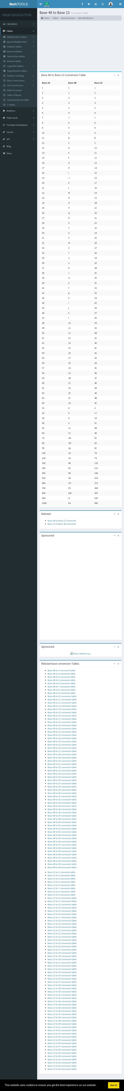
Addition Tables (14, 46)
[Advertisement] (81, 47)
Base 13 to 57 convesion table (62, 1046)
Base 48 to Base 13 (85, 18)
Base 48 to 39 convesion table (62, 789)
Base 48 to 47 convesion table (62, 815)
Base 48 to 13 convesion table (62, 705)
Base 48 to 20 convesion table (62, 728)
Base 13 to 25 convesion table (62, 943)
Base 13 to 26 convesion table (62, 946)
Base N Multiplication (17, 41)
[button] (40, 4)
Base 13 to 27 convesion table (62, 949)
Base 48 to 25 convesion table (62, 744)
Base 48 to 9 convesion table (61, 693)
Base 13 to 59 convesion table (62, 1052)
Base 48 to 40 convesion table (62, 793)
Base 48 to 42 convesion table (62, 799)
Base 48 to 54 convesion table (62, 835)
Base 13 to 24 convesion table (62, 939)
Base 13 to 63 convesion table (62, 1065)
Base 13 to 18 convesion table (62, 920)
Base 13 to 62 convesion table (62, 1062)
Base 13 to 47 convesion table (62, 1014)
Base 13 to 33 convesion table (62, 969)
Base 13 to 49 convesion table (62, 1020)
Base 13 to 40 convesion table (62, 991)
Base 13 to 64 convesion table (62, 1069)
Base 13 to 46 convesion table (62, 1010)
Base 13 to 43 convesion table (62, 1001)
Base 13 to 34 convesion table (62, 972)
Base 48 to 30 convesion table (62, 760)
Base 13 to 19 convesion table (62, 923)
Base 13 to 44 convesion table (62, 1004)
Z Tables (11, 104)
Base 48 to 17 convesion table (62, 718)
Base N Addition (14, 51)
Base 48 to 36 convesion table (62, 780)
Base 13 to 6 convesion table (61, 885)
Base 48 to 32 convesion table (62, 767)
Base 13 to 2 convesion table (61, 872)
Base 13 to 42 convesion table (62, 998)
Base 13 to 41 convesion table (62, 994)
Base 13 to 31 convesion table (62, 962)
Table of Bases (14, 95)
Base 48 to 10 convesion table (62, 696)
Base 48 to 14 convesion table (62, 709)
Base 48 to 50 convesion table (62, 822)
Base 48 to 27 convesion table (62, 751)
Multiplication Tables (17, 37)
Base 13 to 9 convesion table (61, 894)
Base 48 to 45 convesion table (62, 809)
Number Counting (15, 75)
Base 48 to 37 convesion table (62, 783)
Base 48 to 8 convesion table (61, 689)
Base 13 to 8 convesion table (61, 891)
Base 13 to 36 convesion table (62, 978)
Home (46, 18)
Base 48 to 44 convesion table (62, 806)
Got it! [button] (113, 1085)
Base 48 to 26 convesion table (62, 747)
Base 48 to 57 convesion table (62, 844)
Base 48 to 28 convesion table (62, 754)
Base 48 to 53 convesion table (62, 831)
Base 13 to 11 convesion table (62, 901)
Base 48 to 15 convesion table (62, 712)
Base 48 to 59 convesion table (62, 851)
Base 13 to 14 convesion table (62, 907)
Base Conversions (16, 80)
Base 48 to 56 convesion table (62, 841)
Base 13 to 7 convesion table (61, 888)
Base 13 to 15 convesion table (62, 910)
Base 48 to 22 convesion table (62, 735)
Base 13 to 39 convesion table (62, 988)
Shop (9, 153)
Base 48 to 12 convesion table (62, 702)
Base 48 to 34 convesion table (62, 773)
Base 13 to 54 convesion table (62, 1036)
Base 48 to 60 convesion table (62, 854)
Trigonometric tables (17, 70)
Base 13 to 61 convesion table (62, 1059)
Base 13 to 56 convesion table (62, 1043)
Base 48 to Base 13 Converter (62, 520)
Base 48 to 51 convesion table (62, 825)
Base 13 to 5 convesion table (61, 881)
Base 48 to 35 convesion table (62, 776)
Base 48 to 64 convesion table (62, 867)
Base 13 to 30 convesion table (62, 959)
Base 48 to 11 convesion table (62, 699)
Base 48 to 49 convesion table (62, 818)
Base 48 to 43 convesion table (62, 802)
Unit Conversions (15, 85)
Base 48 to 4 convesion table (61, 676)
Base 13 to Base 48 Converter (62, 523)
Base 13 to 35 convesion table (62, 975)
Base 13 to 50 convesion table (62, 1023)
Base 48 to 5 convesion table (61, 680)
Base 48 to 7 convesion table (61, 686)
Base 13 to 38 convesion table (62, 985)
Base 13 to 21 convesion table (62, 930)
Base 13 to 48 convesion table (62, 1017)
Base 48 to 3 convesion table (61, 673)
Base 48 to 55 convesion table (62, 838)
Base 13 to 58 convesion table (62, 1049)
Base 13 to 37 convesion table (62, 981)
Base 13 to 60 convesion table (62, 1056)
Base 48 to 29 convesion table (62, 757)
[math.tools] (47, 3)
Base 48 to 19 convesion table (62, 725)
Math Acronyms (14, 90)
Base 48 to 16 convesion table (62, 715)
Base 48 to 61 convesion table (62, 857)
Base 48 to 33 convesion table (62, 770)
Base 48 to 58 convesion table (62, 847)
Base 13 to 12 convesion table (62, 904)
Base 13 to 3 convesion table (61, 875)
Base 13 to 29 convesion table (62, 956)
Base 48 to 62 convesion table (62, 860)
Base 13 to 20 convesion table (62, 927)
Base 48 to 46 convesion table (62, 812)
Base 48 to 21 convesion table (62, 731)
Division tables (14, 61)
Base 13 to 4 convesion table (61, 878)
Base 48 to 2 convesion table (61, 670)
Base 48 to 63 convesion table (62, 864)
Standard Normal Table (18, 99)
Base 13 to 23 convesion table (62, 936)
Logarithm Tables (15, 66)
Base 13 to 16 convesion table (62, 914)
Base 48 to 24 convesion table (62, 741)
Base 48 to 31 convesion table (62, 764)
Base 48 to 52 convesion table (62, 828)
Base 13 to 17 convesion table (62, 917)
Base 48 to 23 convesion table (62, 738)
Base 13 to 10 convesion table (62, 898)
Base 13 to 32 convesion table (62, 965)
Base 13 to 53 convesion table (62, 1033)
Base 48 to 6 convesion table (61, 683)
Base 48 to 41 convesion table (62, 796)
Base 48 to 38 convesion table (62, 786)
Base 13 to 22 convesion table (62, 933)
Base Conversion (68, 18)
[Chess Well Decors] (80, 653)
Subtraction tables (16, 56)
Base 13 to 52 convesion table (62, 1030)
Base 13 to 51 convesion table (62, 1027)
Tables (55, 18)
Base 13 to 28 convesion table (62, 952)
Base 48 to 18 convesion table (62, 722)
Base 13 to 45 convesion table (62, 1007)
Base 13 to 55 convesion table (62, 1040)
